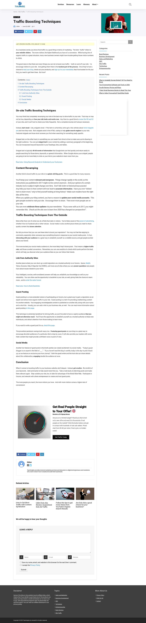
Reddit (88, 263)
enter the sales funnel (33, 280)
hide (28, 80)
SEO (100, 61)
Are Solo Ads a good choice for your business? (84, 505)
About (94, 4)
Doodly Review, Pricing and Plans (110, 87)
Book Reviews (104, 54)
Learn (79, 4)
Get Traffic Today (61, 437)
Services (61, 4)
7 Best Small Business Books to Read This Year (115, 90)
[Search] (130, 42)
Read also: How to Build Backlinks (28, 286)
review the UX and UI (86, 119)
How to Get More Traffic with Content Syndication (23, 505)
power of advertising (86, 221)
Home (15, 12)
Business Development (106, 56)
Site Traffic (21, 12)
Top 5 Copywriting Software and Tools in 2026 (114, 85)
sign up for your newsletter (64, 70)
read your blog (28, 70)
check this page (49, 325)
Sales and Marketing (106, 59)
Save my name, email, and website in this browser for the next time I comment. (49, 562)
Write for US (99, 598)
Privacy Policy (35, 565)
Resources (70, 4)
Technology (103, 66)
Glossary (86, 4)
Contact (98, 601)
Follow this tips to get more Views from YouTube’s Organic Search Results (64, 506)
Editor (18, 26)
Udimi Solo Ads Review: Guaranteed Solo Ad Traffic (44, 505)
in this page (30, 308)
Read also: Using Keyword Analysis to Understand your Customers (39, 162)
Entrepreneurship (104, 68)
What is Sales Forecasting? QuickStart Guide (114, 93)
